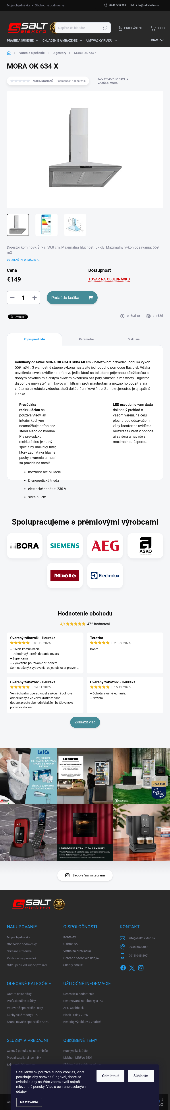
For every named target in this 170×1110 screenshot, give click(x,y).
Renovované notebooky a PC (83, 1001)
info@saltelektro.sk (142, 938)
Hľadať (105, 28)
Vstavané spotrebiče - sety (25, 1008)
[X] (132, 967)
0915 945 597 (138, 955)
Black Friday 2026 (75, 1015)
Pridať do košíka (65, 297)
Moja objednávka (18, 5)
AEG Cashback (73, 1008)
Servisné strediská (19, 951)
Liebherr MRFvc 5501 (78, 1057)
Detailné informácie (21, 259)
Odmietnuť (110, 1076)
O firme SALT (72, 944)
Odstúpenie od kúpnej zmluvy (27, 965)
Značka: (108, 82)
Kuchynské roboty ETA (22, 1015)
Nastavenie (29, 1102)
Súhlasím (140, 1076)
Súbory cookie (73, 965)
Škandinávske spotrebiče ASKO (28, 1022)
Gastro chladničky (19, 994)
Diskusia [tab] (134, 339)
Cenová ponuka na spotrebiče (27, 1050)
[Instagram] (140, 967)
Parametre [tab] (86, 339)
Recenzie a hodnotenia (78, 994)
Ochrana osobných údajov (81, 958)
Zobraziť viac (85, 722)
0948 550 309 (138, 947)
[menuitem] (22, 40)
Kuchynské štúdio (75, 1050)
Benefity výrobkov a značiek (82, 1022)
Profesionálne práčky (21, 1001)
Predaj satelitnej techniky (24, 1057)
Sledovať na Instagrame (89, 875)
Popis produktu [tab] (34, 339)
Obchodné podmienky (50, 5)
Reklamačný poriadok (22, 958)
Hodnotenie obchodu (85, 613)
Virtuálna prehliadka (77, 951)
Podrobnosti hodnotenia (71, 80)
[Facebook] (123, 967)
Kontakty (69, 937)
